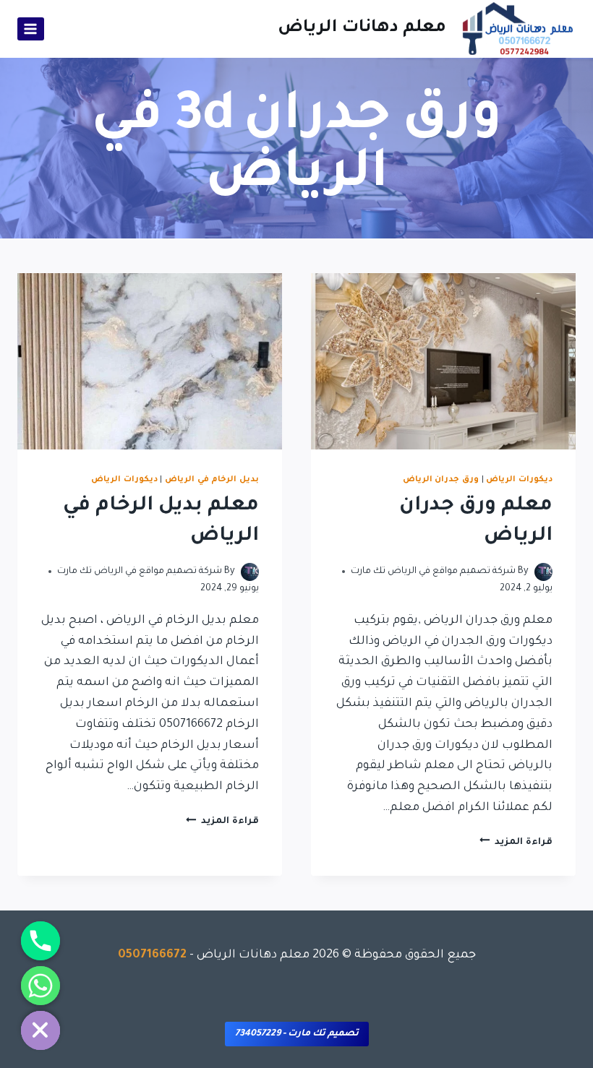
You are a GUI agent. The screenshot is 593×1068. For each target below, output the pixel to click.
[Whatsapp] (40, 985)
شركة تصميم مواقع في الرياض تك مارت (433, 572)
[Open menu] (30, 28)
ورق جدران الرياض (441, 479)
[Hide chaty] (40, 1030)
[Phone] (40, 940)
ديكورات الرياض (519, 479)
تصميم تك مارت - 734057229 (297, 1034)
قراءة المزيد (516, 842)
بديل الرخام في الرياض (212, 479)
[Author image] (543, 572)
